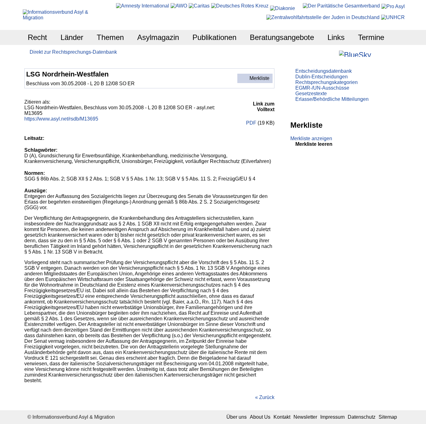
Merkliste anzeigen (311, 138)
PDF (250, 123)
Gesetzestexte (311, 93)
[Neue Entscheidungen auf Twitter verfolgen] (377, 53)
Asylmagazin (158, 37)
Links (336, 37)
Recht (37, 37)
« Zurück (264, 397)
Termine (371, 37)
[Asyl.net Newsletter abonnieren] (385, 53)
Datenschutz (361, 417)
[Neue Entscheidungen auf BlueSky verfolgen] (355, 54)
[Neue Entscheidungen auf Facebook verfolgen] (325, 53)
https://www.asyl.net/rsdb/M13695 (61, 118)
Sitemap (388, 417)
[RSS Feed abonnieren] (393, 53)
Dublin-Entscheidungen (321, 76)
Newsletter (305, 417)
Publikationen (214, 37)
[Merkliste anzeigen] (317, 53)
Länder (72, 37)
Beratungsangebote (282, 37)
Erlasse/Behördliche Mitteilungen (332, 99)
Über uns (236, 417)
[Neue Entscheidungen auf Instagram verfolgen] (333, 53)
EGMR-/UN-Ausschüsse (322, 88)
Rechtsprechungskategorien (326, 82)
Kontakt (282, 417)
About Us (260, 417)
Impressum (332, 417)
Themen (110, 37)
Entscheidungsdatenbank (323, 71)
